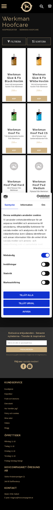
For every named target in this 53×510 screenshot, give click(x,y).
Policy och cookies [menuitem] (11, 413)
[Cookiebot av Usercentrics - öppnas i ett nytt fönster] (37, 197)
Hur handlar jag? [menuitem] (11, 408)
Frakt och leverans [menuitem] (11, 399)
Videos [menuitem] (7, 423)
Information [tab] (26, 204)
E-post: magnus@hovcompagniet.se (18, 498)
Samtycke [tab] (10, 204)
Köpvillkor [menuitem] (8, 394)
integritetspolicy (42, 355)
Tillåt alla (26, 295)
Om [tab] (43, 204)
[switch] (45, 264)
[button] (4, 6)
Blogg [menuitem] (6, 428)
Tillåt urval (26, 303)
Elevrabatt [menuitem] (8, 403)
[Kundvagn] (49, 5)
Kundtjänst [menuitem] (8, 389)
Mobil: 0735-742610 (11, 494)
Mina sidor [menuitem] (8, 418)
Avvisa (27, 311)
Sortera (40, 41)
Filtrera (16, 41)
